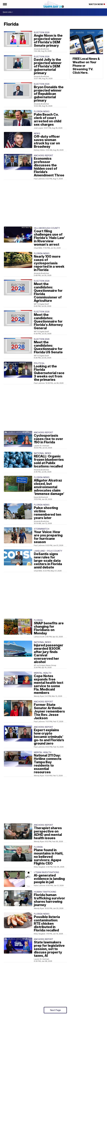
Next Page (55, 1010)
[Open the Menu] (4, 4)
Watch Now (96, 4)
